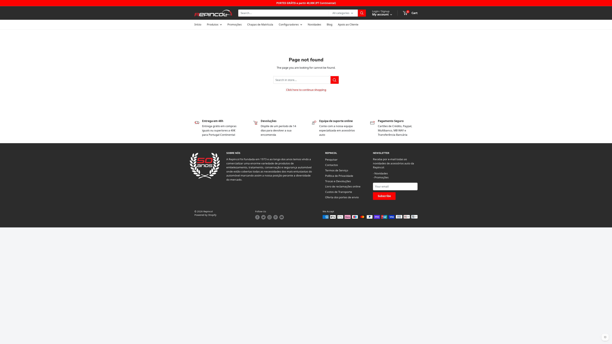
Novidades (314, 24)
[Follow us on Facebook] (257, 217)
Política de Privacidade (339, 176)
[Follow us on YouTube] (281, 217)
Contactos (331, 165)
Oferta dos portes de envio (342, 197)
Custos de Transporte (338, 192)
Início (197, 24)
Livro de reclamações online (343, 186)
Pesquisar (331, 159)
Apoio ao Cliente (348, 24)
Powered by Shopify (205, 214)
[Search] (362, 13)
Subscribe (384, 196)
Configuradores (289, 24)
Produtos (212, 24)
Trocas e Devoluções (338, 181)
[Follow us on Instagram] (269, 217)
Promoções (234, 24)
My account (381, 14)
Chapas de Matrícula (260, 24)
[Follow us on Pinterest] (275, 217)
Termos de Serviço (336, 170)
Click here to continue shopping (306, 90)
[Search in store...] (335, 80)
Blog (329, 24)
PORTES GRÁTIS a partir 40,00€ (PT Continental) (306, 3)
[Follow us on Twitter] (263, 217)
